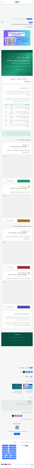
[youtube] (18, 416)
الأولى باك (6, 445)
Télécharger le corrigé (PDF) (23, 220)
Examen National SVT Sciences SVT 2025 (29, 392)
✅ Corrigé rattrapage (27, 81)
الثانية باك (30, 22)
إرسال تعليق (29, 401)
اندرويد (15, 454)
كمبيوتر (15, 458)
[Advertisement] (17, 11)
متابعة (17, 433)
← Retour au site (4, 51)
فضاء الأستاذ (8, 456)
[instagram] (16, 416)
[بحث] (1, 2)
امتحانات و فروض (22, 367)
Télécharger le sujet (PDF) (23, 267)
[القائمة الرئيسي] (32, 2)
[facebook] (21, 416)
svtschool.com (28, 325)
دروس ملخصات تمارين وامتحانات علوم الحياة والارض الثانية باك (17, 392)
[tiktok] (13, 416)
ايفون (10, 454)
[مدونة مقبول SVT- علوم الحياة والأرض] (17, 2)
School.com (28, 51)
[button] (29, 372)
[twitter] (5, 464)
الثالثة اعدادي (6, 447)
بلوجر (5, 454)
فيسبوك (3, 456)
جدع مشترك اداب (13, 456)
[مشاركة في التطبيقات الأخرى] (21, 372)
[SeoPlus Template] (32, 464)
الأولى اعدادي (14, 445)
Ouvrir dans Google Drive (10, 220)
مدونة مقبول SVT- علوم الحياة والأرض (19, 464)
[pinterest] (7, 464)
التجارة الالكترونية (13, 447)
